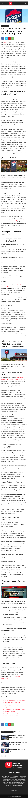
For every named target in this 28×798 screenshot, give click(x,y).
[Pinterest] (9, 38)
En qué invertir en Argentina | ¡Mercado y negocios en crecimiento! (17, 737)
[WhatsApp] (12, 38)
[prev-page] (2, 756)
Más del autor (17, 731)
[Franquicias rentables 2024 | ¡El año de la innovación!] (5, 744)
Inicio (2, 23)
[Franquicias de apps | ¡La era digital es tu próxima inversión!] (5, 751)
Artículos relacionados (7, 731)
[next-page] (5, 756)
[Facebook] (2, 38)
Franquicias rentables (8, 23)
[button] (2, 3)
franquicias (6, 42)
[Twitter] (6, 38)
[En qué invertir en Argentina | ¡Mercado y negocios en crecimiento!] (5, 737)
